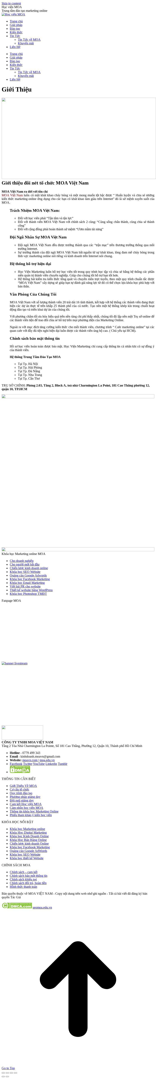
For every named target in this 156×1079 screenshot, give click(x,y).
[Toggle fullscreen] (11, 1073)
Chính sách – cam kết (23, 872)
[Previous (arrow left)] (3, 1076)
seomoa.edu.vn (42, 907)
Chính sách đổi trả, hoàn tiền (28, 883)
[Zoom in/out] (15, 1073)
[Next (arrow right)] (7, 1076)
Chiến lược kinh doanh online (29, 568)
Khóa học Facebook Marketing (30, 579)
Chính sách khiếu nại (23, 879)
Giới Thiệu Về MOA (23, 785)
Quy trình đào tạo (21, 793)
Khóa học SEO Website (25, 571)
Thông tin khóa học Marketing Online (34, 811)
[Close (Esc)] (3, 1073)
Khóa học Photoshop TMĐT (28, 593)
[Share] (7, 1073)
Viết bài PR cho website (25, 586)
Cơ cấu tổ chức (19, 789)
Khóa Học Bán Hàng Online (28, 840)
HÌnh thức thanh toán (23, 886)
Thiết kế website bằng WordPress (31, 590)
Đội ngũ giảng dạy (22, 800)
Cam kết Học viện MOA (26, 804)
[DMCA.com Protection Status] (20, 772)
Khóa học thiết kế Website (26, 858)
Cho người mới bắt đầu (24, 564)
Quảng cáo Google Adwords (28, 575)
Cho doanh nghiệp (22, 560)
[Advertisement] (78, 696)
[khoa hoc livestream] (14, 663)
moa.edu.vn (47, 760)
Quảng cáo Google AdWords (28, 851)
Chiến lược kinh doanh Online (29, 843)
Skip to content (11, 3)
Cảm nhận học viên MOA (26, 807)
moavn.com (30, 760)
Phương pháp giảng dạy (25, 796)
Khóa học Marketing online (27, 829)
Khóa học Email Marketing (27, 582)
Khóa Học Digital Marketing (28, 832)
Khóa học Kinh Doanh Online (29, 836)
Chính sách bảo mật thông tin (28, 875)
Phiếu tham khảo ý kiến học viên (31, 815)
